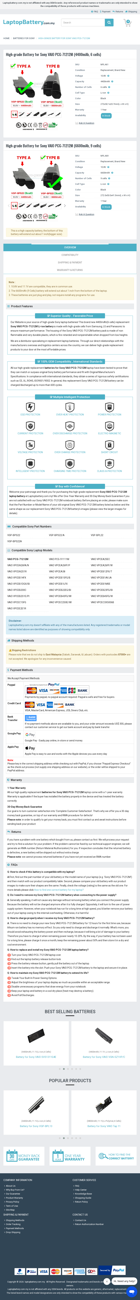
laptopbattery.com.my (35, 1282)
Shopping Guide (83, 1198)
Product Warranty (14, 1198)
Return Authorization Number (89, 1224)
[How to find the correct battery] (116, 1156)
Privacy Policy (12, 1202)
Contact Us (80, 1220)
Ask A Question (86, 123)
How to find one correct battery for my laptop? (59, 889)
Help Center (81, 1190)
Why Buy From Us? (15, 1190)
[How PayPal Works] (112, 1275)
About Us (10, 1186)
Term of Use (12, 1206)
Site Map (10, 1210)
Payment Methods (15, 1228)
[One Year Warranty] (70, 1156)
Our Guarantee (13, 1193)
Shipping (132, 11)
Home (6, 38)
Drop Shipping (13, 1232)
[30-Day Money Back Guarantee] (23, 1156)
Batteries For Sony (24, 38)
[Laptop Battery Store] (29, 25)
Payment (106, 11)
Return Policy (81, 1202)
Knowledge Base (83, 1193)
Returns (119, 11)
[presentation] (70, 247)
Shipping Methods (15, 1220)
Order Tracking (13, 1224)
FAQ (96, 11)
